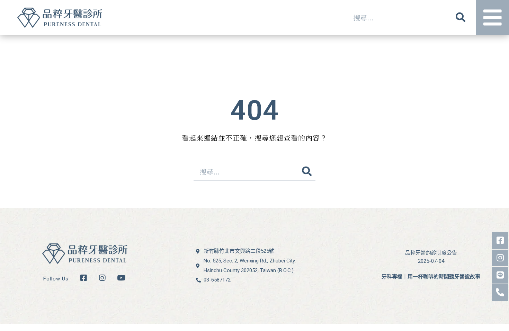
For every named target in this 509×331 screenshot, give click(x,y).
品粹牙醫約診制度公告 (431, 253)
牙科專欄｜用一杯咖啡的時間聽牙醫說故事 (431, 277)
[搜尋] (460, 17)
